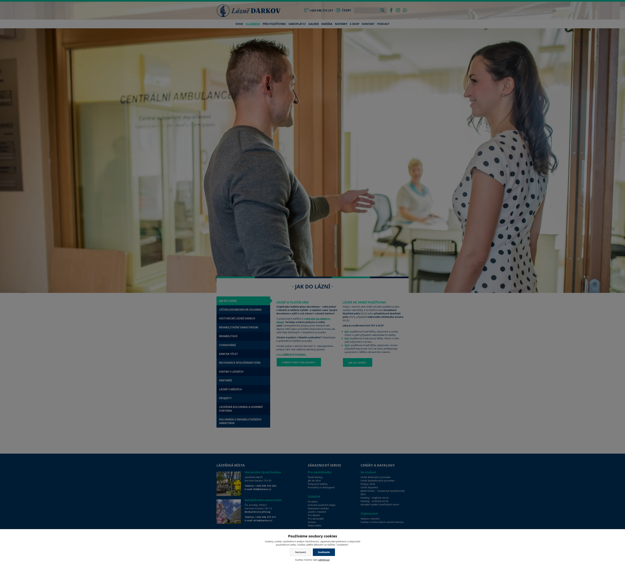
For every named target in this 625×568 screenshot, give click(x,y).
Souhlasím (324, 552)
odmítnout (324, 559)
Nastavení (300, 552)
